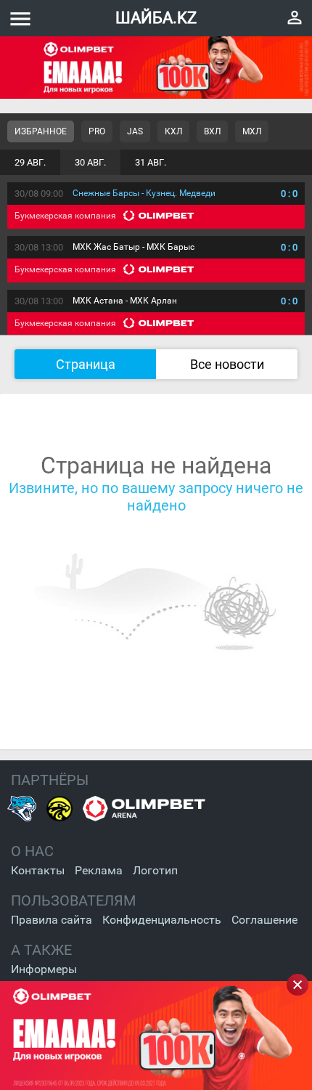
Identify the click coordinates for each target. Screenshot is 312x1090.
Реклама (99, 870)
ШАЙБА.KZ (156, 18)
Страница (85, 364)
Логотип (155, 870)
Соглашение (264, 920)
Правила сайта (51, 920)
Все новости (227, 364)
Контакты (38, 870)
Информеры (44, 969)
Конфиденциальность (161, 920)
